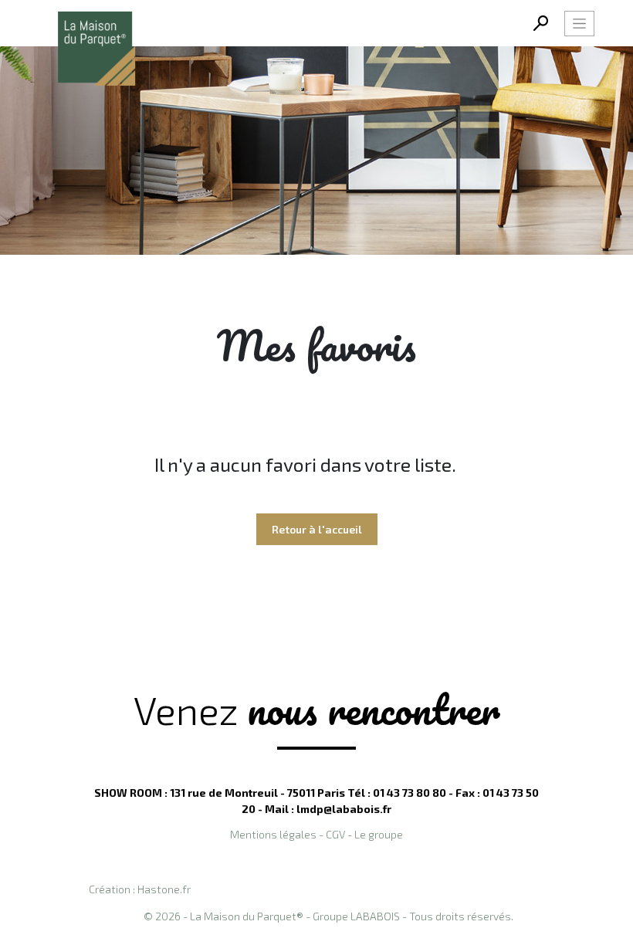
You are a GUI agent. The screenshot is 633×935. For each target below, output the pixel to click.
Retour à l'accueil (317, 529)
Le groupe (378, 834)
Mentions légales (273, 834)
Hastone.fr (164, 889)
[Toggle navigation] (579, 23)
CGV (335, 834)
